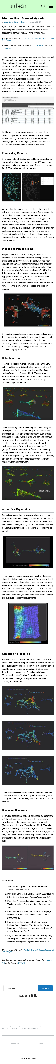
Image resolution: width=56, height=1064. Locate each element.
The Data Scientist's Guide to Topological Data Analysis (28, 39)
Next (41, 1043)
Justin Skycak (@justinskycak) (15, 22)
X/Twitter (7, 48)
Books (43, 6)
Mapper (14, 1028)
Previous (15, 1043)
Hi (35, 6)
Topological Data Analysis (30, 1028)
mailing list (40, 45)
